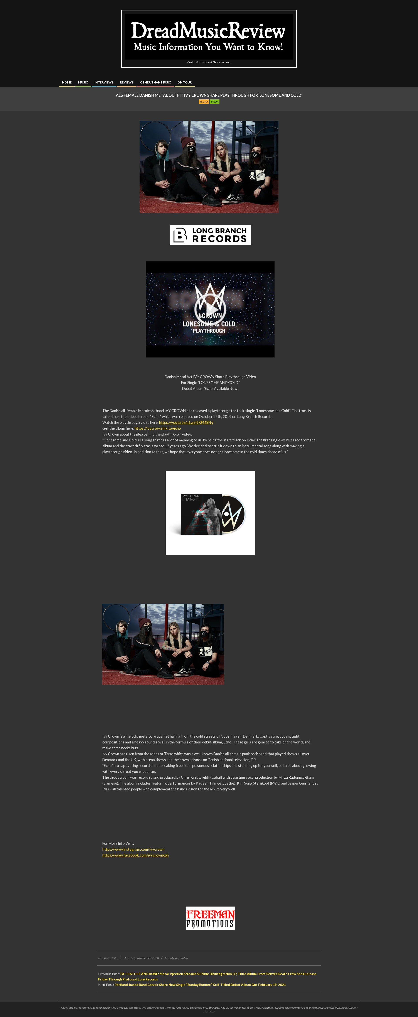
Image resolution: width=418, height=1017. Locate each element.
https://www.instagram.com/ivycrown (133, 849)
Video (215, 101)
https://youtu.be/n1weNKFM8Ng (186, 422)
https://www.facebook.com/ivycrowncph (135, 855)
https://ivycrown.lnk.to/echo (158, 428)
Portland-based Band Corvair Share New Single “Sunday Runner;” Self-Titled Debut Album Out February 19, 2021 (200, 985)
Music (204, 101)
